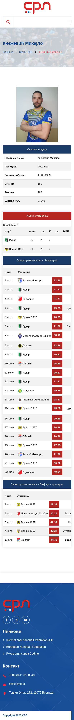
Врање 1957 (26, 52)
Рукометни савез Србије (22, 653)
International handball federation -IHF (30, 640)
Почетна (8, 52)
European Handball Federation (26, 646)
